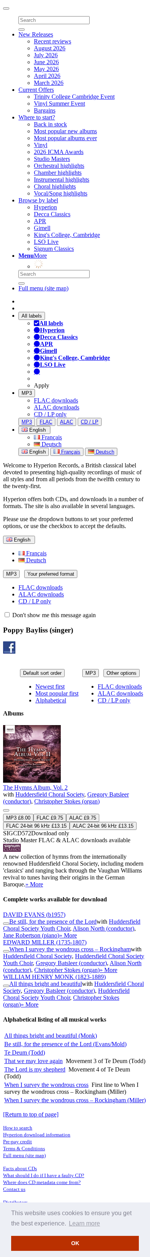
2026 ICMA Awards (58, 152)
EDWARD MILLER (45, 942)
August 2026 (49, 48)
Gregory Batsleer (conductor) (71, 963)
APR (40, 221)
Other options (122, 673)
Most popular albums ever (65, 138)
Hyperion (45, 207)
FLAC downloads (56, 400)
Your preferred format (50, 574)
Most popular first (56, 693)
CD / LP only (50, 414)
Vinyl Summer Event (59, 103)
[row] (75, 806)
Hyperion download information (36, 1135)
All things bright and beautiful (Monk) (50, 1035)
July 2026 (46, 55)
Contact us (14, 1189)
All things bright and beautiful (45, 983)
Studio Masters (52, 159)
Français (51, 437)
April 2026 (47, 76)
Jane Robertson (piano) (31, 935)
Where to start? (36, 117)
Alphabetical (50, 700)
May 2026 (46, 69)
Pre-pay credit (17, 1141)
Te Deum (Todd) (24, 1052)
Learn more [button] (84, 1223)
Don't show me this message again (53, 615)
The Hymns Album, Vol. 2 (35, 787)
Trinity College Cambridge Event (74, 96)
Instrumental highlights (61, 179)
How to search (17, 1128)
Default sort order (42, 673)
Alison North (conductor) (103, 928)
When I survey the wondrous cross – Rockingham (70, 949)
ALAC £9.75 (82, 818)
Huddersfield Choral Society (49, 794)
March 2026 (48, 82)
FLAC (46, 422)
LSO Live (46, 241)
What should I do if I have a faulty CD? (43, 1175)
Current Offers (36, 89)
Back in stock (50, 124)
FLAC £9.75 (50, 818)
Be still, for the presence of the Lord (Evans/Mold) (65, 1044)
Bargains (44, 110)
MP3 (27, 393)
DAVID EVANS (34, 914)
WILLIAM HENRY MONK (54, 977)
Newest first (50, 686)
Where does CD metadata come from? (42, 1182)
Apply (41, 385)
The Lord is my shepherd (34, 1069)
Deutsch (51, 444)
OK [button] (75, 1243)
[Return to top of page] (30, 1114)
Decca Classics (52, 214)
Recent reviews (52, 41)
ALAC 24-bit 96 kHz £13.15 (103, 826)
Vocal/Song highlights (60, 193)
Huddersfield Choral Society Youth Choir (66, 994)
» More (34, 884)
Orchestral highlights (59, 165)
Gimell (42, 228)
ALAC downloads (56, 407)
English (37, 452)
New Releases (35, 34)
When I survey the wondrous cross (46, 1084)
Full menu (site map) (43, 288)
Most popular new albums (65, 131)
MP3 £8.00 (18, 818)
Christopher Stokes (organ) (67, 801)
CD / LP (89, 422)
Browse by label (38, 200)
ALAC (66, 422)
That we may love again (33, 1061)
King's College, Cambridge (67, 235)
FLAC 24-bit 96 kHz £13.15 (36, 826)
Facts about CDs (20, 1168)
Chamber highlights (58, 172)
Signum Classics (54, 248)
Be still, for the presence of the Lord (53, 921)
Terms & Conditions (24, 1148)
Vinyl (40, 145)
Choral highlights (55, 186)
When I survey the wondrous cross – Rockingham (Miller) (75, 1100)
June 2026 (46, 62)
